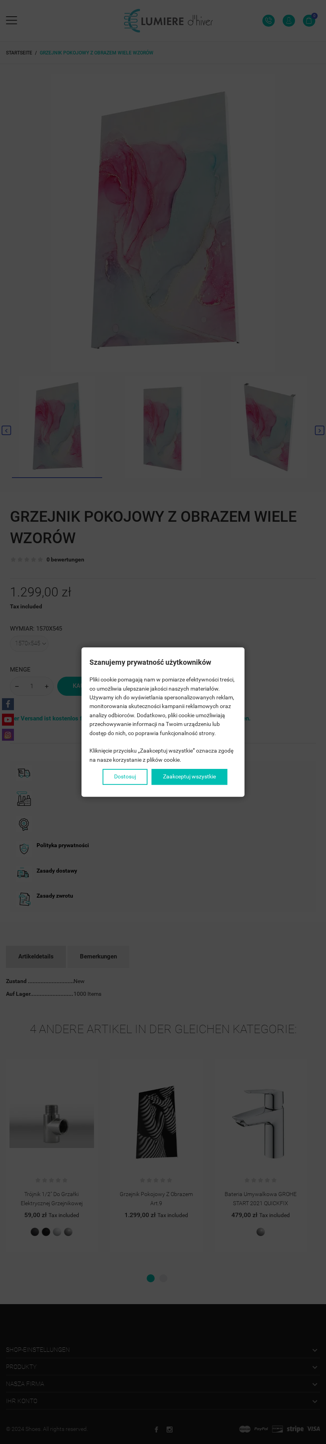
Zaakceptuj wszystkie (189, 776)
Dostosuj (125, 776)
